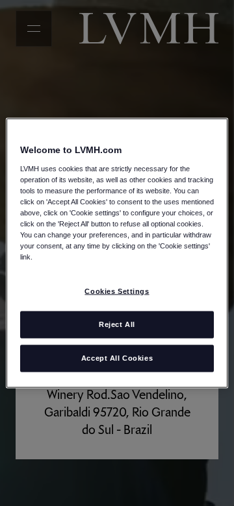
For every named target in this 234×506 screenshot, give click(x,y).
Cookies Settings (116, 291)
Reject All (117, 324)
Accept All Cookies (117, 358)
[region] (117, 253)
